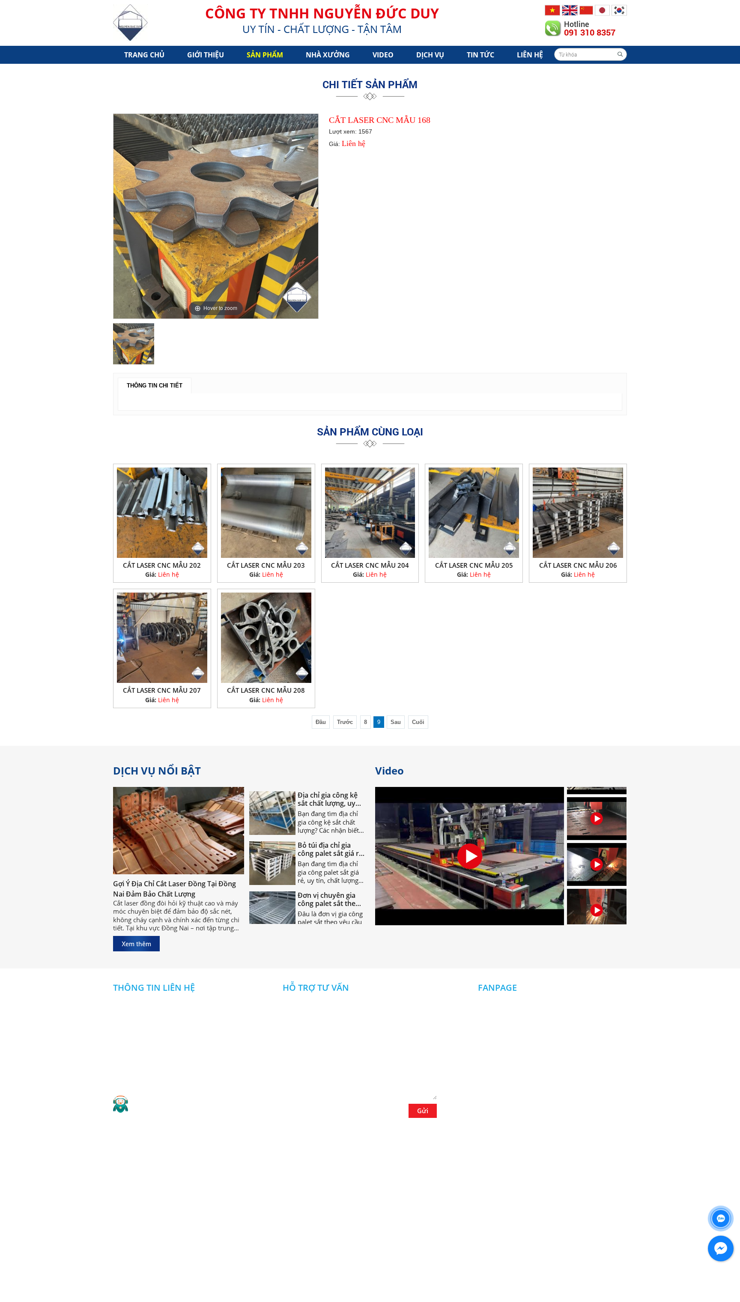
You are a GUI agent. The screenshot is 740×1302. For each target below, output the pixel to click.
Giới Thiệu (205, 55)
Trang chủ (144, 55)
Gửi (422, 1110)
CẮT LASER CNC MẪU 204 (370, 565)
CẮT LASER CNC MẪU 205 (474, 565)
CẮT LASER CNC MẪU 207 (162, 690)
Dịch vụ (430, 55)
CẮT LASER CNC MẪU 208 (266, 690)
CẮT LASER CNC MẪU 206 (578, 565)
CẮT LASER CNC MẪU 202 (162, 565)
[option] (215, 216)
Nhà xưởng (328, 55)
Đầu (321, 722)
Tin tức (480, 55)
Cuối (418, 722)
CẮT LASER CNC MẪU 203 (266, 565)
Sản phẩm (265, 55)
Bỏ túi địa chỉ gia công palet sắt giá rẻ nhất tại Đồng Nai (330, 832)
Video (383, 55)
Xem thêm (136, 943)
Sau (396, 722)
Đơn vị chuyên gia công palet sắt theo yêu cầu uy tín (329, 882)
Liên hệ (530, 55)
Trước (345, 722)
